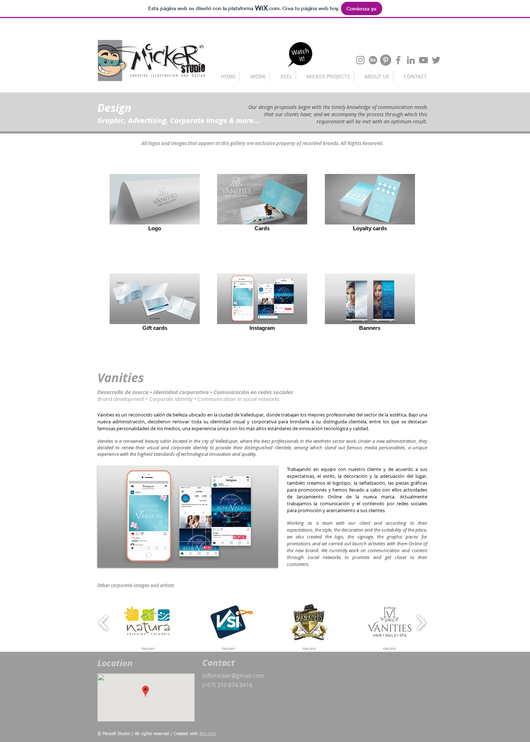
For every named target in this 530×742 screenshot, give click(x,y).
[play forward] (421, 622)
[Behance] (373, 60)
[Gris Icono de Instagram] (360, 60)
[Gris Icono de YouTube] (423, 60)
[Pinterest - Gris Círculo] (385, 60)
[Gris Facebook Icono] (398, 60)
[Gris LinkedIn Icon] (410, 60)
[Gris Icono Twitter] (436, 60)
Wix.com (207, 734)
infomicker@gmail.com (233, 676)
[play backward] (104, 622)
